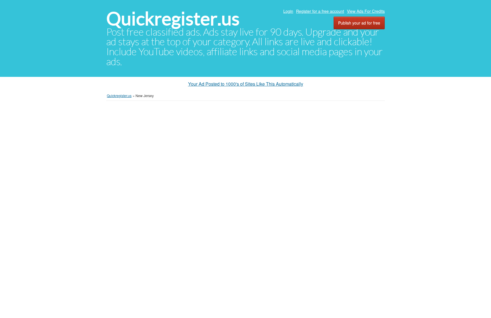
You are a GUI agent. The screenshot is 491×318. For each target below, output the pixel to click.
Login (288, 11)
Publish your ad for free (359, 23)
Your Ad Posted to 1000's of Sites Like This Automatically (245, 84)
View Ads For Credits (366, 11)
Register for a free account (320, 11)
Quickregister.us (173, 18)
